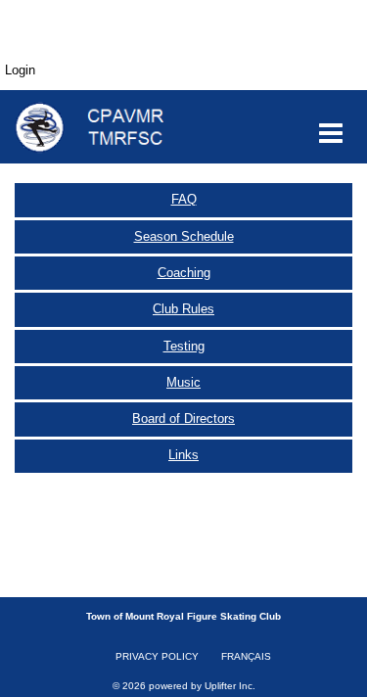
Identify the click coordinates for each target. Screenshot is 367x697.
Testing (184, 346)
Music (183, 382)
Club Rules (183, 309)
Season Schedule (184, 236)
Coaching (184, 272)
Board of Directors (183, 418)
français (246, 656)
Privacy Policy (157, 656)
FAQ (184, 199)
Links (183, 454)
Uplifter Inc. (230, 685)
